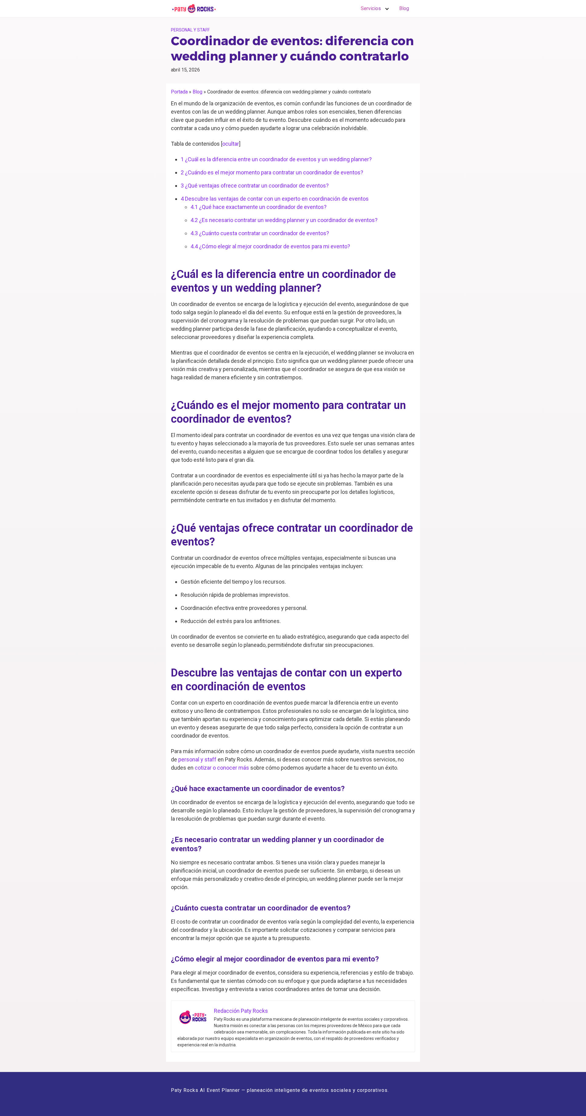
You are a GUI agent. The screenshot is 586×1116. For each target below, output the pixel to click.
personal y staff (197, 759)
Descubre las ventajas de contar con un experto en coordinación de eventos (275, 198)
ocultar (230, 143)
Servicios (371, 8)
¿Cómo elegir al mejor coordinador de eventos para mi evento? (270, 246)
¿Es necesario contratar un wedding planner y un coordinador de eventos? (284, 220)
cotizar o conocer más (222, 767)
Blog (404, 8)
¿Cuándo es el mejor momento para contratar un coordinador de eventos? (272, 172)
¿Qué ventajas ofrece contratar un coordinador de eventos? (255, 185)
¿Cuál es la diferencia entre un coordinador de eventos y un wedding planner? (276, 159)
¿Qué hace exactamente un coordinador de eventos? (258, 207)
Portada (179, 92)
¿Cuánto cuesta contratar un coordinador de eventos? (259, 233)
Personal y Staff (190, 29)
